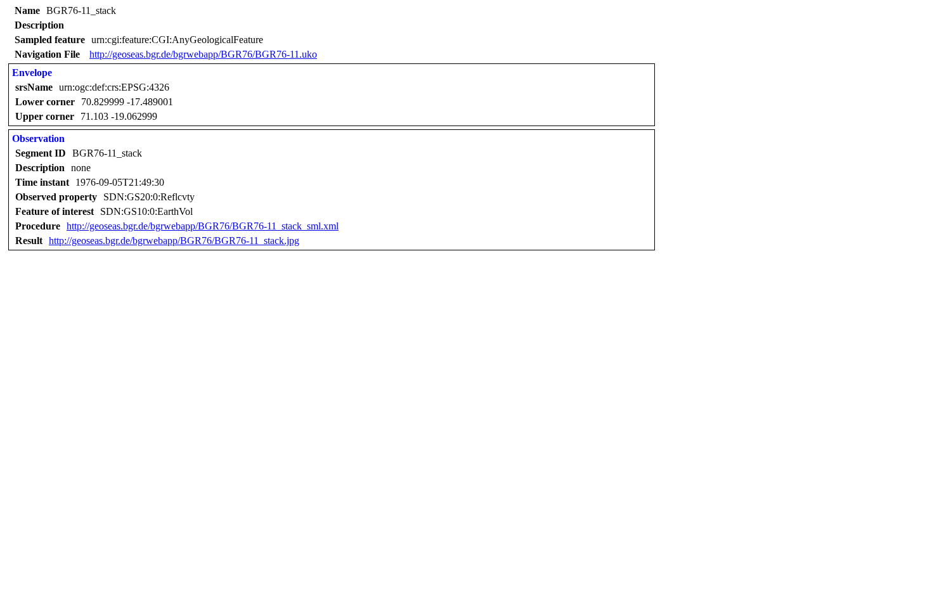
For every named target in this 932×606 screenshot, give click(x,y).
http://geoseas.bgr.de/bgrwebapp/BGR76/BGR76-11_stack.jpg (174, 240)
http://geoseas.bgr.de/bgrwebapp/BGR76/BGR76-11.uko (203, 54)
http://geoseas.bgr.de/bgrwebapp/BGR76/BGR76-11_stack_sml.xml (203, 226)
